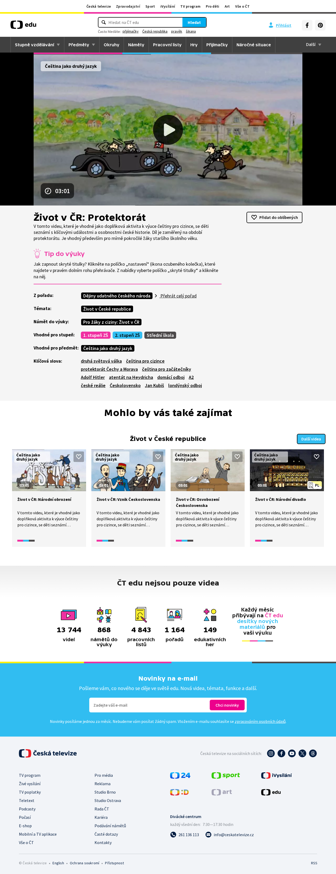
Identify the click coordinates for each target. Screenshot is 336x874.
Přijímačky (217, 44)
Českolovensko (125, 385)
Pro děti (212, 6)
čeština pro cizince (145, 361)
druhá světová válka (101, 361)
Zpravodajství (128, 6)
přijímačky (131, 31)
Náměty (136, 44)
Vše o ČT (242, 6)
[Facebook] (307, 25)
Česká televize (98, 6)
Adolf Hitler (93, 377)
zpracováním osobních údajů (260, 721)
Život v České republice (107, 309)
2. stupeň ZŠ (127, 335)
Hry (194, 44)
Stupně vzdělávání (34, 44)
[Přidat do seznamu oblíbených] (79, 456)
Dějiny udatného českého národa (116, 296)
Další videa (311, 438)
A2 (191, 377)
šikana (191, 31)
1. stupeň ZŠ (95, 335)
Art (227, 6)
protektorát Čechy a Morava (109, 369)
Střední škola (160, 335)
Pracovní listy (167, 44)
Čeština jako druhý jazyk (107, 348)
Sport (150, 6)
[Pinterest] (320, 25)
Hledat (194, 22)
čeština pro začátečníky (166, 369)
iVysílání (167, 6)
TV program (190, 6)
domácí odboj (171, 377)
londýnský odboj (185, 385)
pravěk (176, 31)
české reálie (93, 385)
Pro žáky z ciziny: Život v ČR (111, 322)
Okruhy (111, 44)
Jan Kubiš (154, 385)
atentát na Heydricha (131, 377)
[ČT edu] (23, 26)
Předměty (79, 44)
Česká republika (154, 31)
